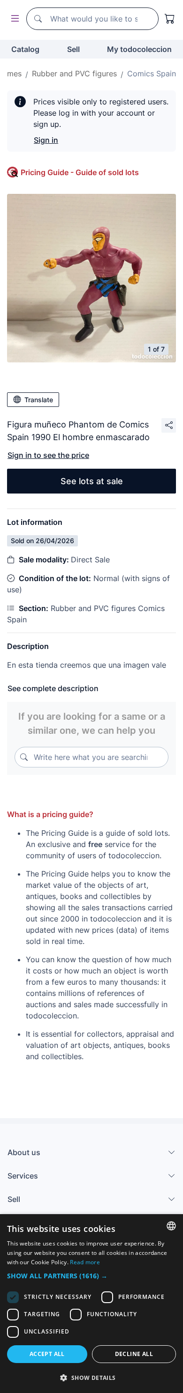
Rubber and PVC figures (74, 73)
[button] (91, 1276)
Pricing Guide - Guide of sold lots (80, 172)
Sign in (46, 140)
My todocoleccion (139, 49)
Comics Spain (151, 73)
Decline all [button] (134, 1354)
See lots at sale (92, 481)
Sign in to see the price (48, 455)
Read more (85, 1262)
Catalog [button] (25, 49)
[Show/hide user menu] (13, 19)
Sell (73, 49)
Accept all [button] (47, 1354)
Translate (38, 400)
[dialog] (91, 1303)
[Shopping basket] (169, 19)
